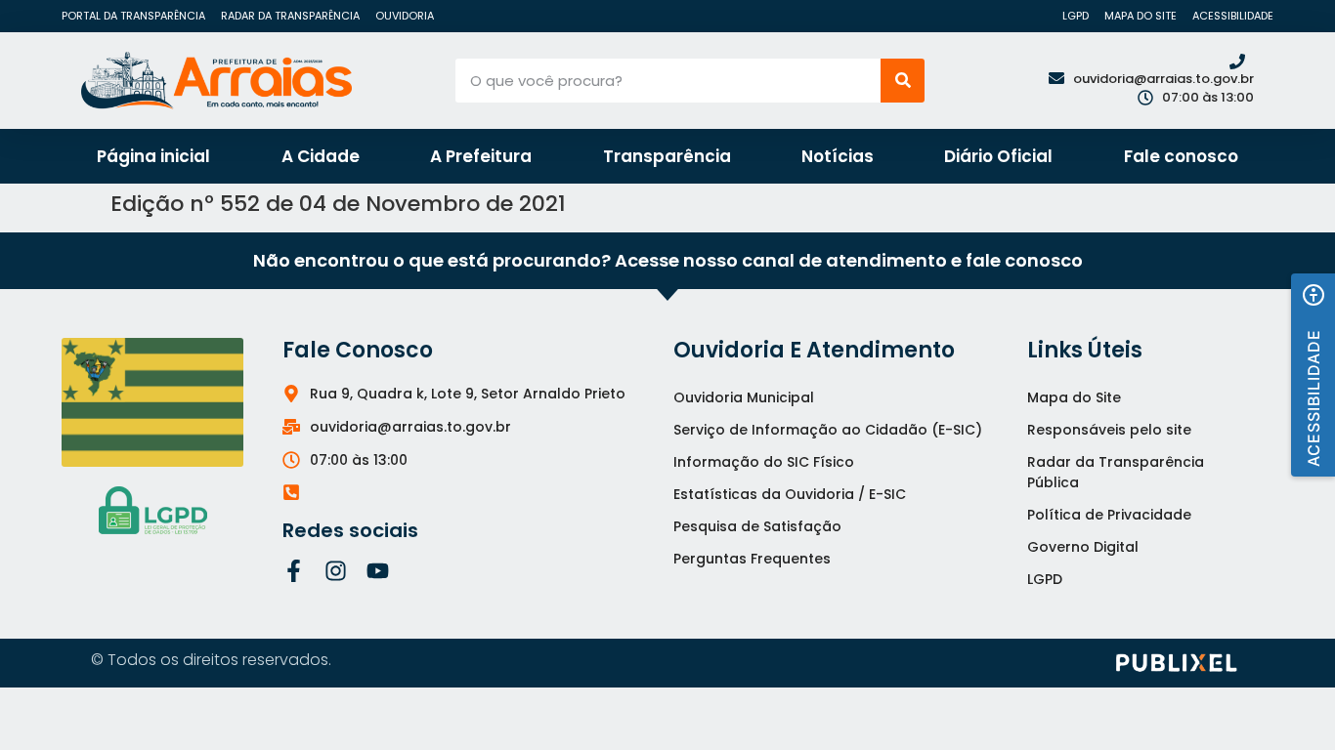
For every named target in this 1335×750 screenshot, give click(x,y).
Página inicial (153, 156)
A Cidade (320, 156)
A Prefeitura (481, 156)
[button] (1313, 375)
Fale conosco (1181, 156)
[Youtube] (377, 571)
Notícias (837, 156)
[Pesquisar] (903, 81)
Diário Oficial (998, 156)
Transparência (667, 156)
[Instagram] (335, 571)
